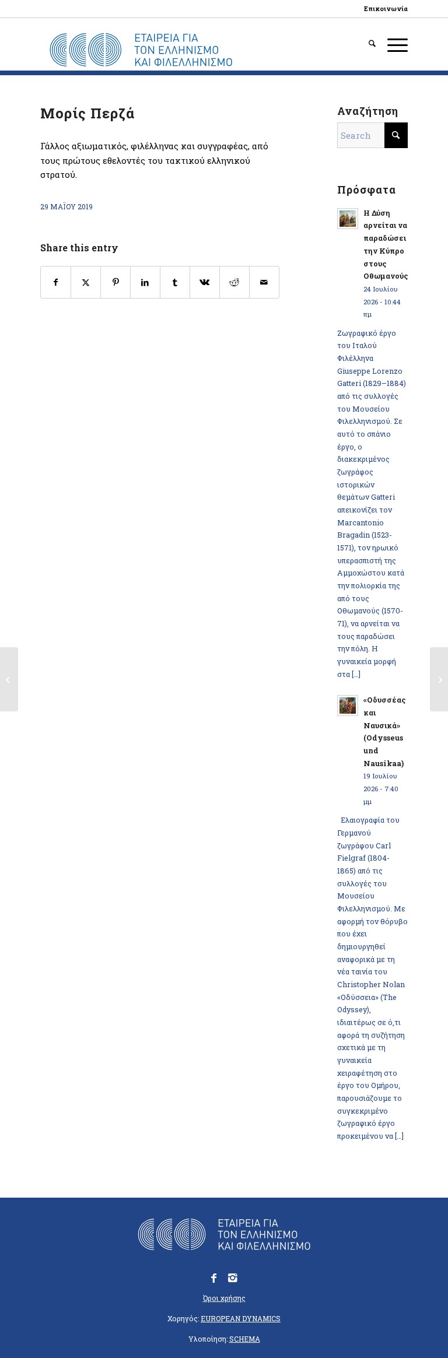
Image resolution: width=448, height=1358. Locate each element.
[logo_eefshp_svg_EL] (141, 50)
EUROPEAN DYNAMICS (241, 1318)
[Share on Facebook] (56, 282)
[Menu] (392, 44)
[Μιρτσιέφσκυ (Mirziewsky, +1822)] (9, 679)
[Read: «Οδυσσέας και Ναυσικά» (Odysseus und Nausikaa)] (347, 705)
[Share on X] (85, 282)
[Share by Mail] (264, 282)
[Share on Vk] (204, 282)
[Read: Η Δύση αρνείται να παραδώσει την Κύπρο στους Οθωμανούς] (347, 218)
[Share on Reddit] (234, 282)
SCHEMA (244, 1338)
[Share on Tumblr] (175, 282)
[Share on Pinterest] (115, 282)
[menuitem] (383, 9)
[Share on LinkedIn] (145, 282)
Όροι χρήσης (224, 1298)
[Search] (366, 44)
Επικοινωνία (386, 8)
